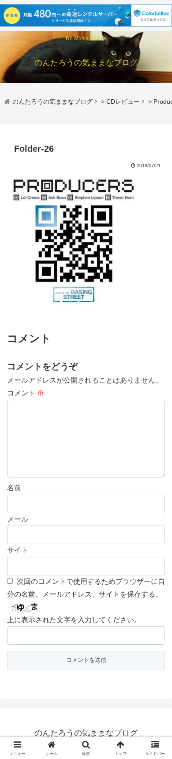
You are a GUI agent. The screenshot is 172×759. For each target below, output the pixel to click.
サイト (17, 550)
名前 (14, 488)
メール (17, 519)
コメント (25, 393)
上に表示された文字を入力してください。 (74, 620)
